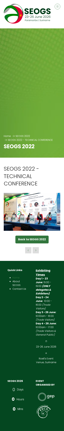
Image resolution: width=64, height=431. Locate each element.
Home (7, 136)
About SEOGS (16, 283)
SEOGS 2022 (23, 136)
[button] (57, 6)
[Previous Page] (28, 250)
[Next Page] (36, 250)
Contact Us (19, 289)
